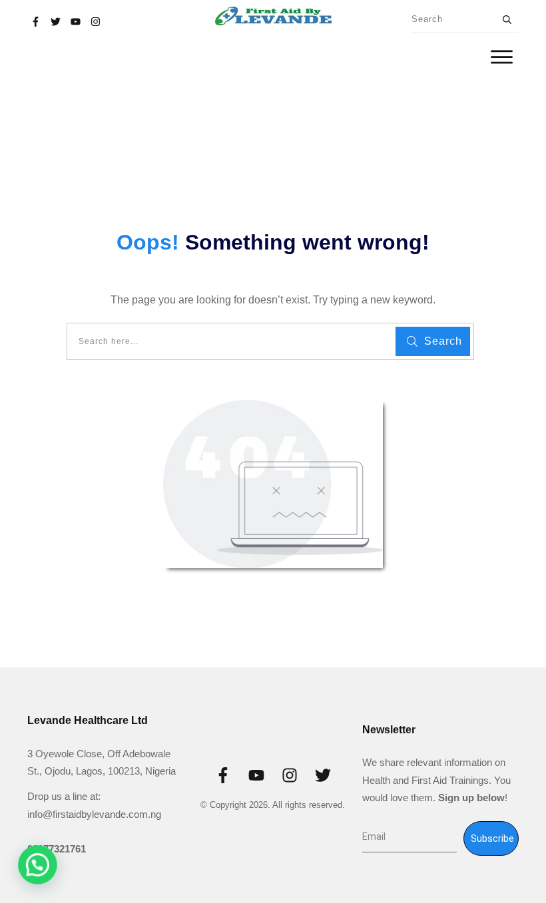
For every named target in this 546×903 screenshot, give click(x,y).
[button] (42, 862)
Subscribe (492, 838)
